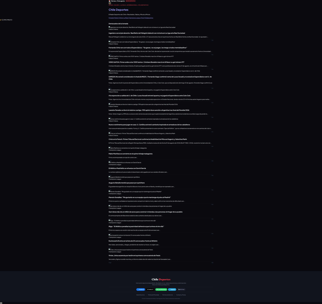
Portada (111, 18)
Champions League (134, 18)
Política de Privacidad (153, 295)
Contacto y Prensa (181, 295)
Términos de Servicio (167, 295)
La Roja (126, 18)
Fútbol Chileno (118, 18)
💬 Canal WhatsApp (161, 289)
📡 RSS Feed (181, 289)
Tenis (142, 18)
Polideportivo (148, 18)
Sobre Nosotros (140, 295)
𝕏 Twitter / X (150, 289)
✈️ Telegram (172, 289)
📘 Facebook (141, 289)
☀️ (110, 3)
